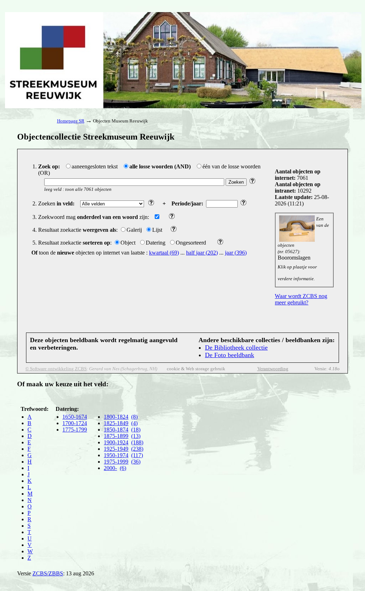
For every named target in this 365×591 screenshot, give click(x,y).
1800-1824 (116, 417)
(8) (134, 417)
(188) (137, 442)
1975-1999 (116, 462)
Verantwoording (272, 368)
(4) (134, 423)
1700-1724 (74, 423)
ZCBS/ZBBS (47, 573)
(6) (123, 468)
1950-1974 (116, 455)
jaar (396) (236, 253)
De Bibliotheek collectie (236, 347)
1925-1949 (116, 449)
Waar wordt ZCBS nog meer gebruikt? (301, 299)
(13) (135, 436)
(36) (135, 462)
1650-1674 (74, 417)
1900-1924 (116, 442)
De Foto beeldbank (229, 355)
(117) (137, 455)
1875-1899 (116, 436)
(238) (137, 449)
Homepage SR (70, 121)
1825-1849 (116, 423)
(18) (135, 430)
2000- (110, 468)
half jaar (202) (202, 253)
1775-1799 (74, 430)
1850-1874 (116, 430)
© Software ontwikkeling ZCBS (56, 368)
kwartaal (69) (164, 253)
